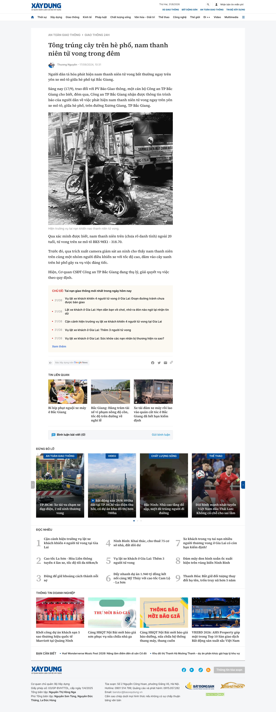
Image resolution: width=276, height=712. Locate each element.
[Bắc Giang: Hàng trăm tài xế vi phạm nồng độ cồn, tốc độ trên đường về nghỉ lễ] (110, 391)
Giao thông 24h (97, 35)
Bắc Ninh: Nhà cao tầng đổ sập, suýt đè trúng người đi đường (164, 509)
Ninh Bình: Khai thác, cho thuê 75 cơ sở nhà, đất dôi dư (141, 543)
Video (217, 17)
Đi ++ (207, 17)
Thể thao (163, 17)
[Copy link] (171, 363)
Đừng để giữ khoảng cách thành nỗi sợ (71, 578)
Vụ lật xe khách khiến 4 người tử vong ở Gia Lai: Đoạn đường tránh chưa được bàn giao (114, 300)
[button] (134, 520)
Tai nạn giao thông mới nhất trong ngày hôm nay (98, 291)
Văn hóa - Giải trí (144, 17)
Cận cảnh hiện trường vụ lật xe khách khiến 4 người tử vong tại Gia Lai (113, 321)
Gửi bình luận (161, 434)
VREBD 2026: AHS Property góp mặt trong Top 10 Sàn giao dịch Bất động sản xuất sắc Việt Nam (216, 636)
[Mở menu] (243, 17)
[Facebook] (153, 363)
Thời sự (42, 17)
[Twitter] (159, 363)
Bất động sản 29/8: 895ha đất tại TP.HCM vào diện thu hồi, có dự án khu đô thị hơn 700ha (112, 506)
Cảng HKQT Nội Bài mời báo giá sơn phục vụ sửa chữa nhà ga (112, 634)
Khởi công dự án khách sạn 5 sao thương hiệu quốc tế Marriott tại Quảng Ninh (58, 636)
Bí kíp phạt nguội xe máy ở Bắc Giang (67, 410)
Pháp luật (101, 17)
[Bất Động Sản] (200, 686)
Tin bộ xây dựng (235, 9)
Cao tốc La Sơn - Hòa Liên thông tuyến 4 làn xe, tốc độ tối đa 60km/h (71, 560)
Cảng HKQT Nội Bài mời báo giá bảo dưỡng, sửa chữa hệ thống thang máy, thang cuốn (164, 636)
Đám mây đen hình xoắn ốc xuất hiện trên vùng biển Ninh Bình (207, 560)
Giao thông (72, 17)
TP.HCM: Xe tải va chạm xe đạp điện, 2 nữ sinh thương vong (60, 509)
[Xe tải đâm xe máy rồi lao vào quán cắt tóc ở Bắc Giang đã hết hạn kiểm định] (153, 391)
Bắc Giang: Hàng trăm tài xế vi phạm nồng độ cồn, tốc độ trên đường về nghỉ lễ (110, 414)
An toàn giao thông (211, 9)
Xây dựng (56, 17)
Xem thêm (59, 346)
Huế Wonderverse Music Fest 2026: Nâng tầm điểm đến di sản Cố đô (104, 653)
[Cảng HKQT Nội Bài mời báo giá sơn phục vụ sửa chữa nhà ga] (112, 612)
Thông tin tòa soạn (229, 670)
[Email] (165, 363)
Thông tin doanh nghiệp (55, 593)
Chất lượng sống (120, 17)
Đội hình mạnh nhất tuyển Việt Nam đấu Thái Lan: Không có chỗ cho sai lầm (216, 509)
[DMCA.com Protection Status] (215, 694)
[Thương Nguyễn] (51, 65)
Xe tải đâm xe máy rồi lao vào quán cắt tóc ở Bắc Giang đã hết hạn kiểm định (153, 414)
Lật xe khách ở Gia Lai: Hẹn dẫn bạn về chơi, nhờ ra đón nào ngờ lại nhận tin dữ (117, 311)
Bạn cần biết (46, 653)
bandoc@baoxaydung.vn (127, 692)
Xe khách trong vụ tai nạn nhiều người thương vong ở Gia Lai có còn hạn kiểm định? (210, 543)
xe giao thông (170, 9)
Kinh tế (87, 17)
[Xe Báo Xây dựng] (232, 685)
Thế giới (195, 17)
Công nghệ (179, 17)
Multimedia (231, 17)
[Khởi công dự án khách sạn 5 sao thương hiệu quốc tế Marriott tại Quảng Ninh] (60, 612)
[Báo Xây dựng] (46, 7)
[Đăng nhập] (216, 4)
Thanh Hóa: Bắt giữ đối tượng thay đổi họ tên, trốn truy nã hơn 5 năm (209, 578)
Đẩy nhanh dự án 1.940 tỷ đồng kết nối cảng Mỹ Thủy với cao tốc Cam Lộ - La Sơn (142, 578)
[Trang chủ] (32, 17)
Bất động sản (190, 9)
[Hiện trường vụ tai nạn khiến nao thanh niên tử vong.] (110, 168)
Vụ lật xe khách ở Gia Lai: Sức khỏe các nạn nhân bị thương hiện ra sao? (114, 338)
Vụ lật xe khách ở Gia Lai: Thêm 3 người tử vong (98, 330)
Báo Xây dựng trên (64, 362)
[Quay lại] (50, 363)
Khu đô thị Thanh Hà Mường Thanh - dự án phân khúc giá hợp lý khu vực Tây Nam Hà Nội (206, 653)
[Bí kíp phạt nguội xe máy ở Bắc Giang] (67, 391)
